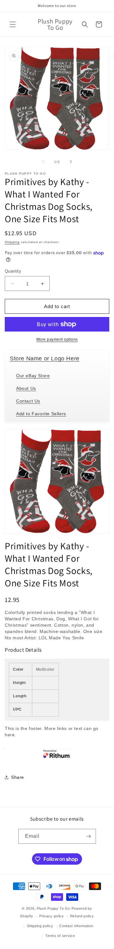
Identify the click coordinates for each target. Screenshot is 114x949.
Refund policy (82, 916)
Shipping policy (40, 926)
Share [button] (17, 777)
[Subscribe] (89, 836)
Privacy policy (51, 916)
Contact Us (28, 400)
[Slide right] (71, 162)
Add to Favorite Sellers (41, 413)
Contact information (76, 926)
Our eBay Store (33, 375)
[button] (13, 24)
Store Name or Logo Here (44, 358)
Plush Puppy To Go (53, 908)
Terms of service (60, 936)
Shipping (12, 242)
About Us (26, 388)
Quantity (13, 271)
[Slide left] (43, 162)
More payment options (57, 339)
